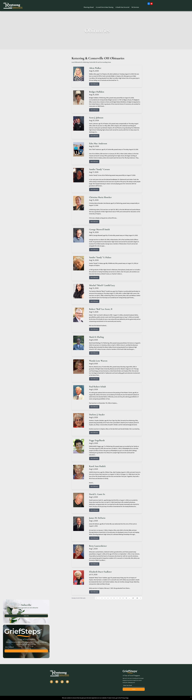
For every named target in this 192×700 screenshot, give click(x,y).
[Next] (140, 598)
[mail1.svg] (56, 681)
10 (126, 598)
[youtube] (151, 3)
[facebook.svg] (51, 681)
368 (137, 598)
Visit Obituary (94, 84)
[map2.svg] (62, 681)
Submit (26, 651)
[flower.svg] (67, 681)
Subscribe (26, 616)
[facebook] (148, 3)
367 (133, 598)
